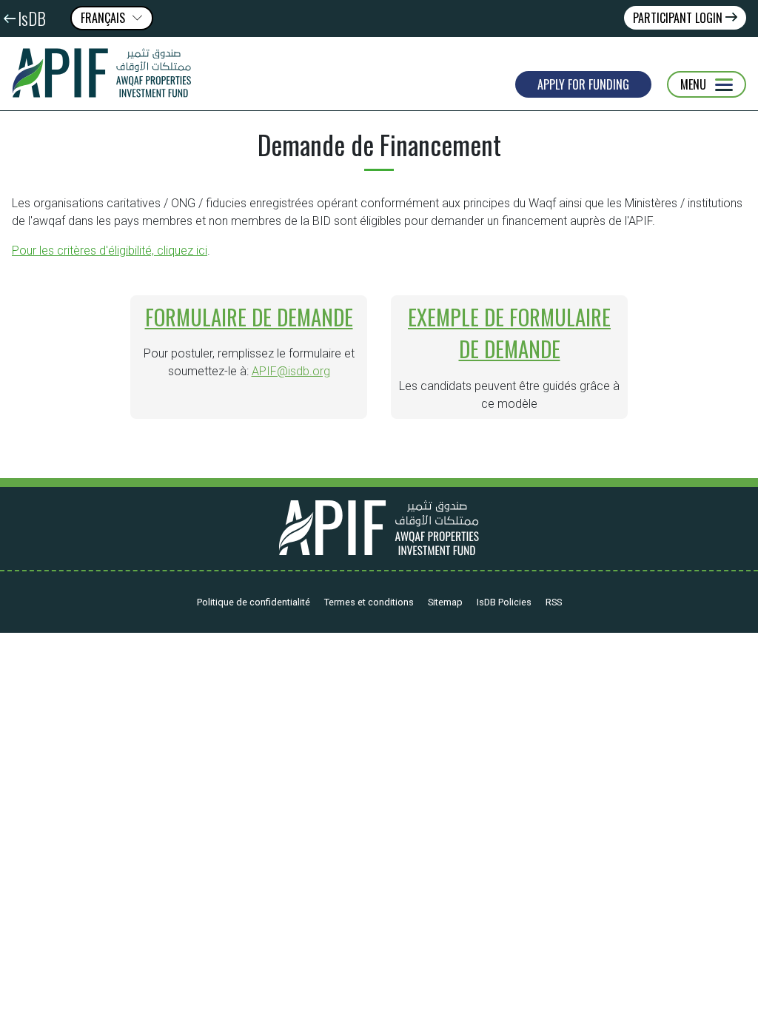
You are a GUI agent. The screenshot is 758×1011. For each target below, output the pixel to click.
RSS (554, 602)
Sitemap (445, 602)
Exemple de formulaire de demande (509, 332)
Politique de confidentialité (253, 602)
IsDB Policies (504, 602)
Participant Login (679, 18)
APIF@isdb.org (291, 371)
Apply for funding (583, 84)
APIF (107, 73)
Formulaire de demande (249, 316)
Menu (693, 84)
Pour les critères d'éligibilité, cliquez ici (109, 250)
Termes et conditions (369, 602)
